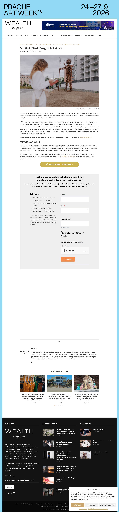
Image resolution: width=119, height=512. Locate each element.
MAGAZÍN (9, 35)
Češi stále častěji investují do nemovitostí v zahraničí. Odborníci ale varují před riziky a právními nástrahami (59, 397)
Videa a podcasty (21, 35)
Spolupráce (89, 35)
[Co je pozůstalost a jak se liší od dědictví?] (48, 492)
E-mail (63, 194)
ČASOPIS (54, 35)
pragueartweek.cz (86, 137)
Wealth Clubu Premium (68, 157)
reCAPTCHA (65, 246)
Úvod (16, 504)
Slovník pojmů (49, 504)
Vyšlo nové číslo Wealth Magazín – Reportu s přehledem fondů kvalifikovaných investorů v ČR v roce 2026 (66, 455)
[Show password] (87, 209)
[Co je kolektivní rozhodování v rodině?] (85, 443)
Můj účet (39, 504)
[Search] (113, 35)
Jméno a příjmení (66, 219)
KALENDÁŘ (78, 35)
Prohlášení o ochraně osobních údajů (98, 509)
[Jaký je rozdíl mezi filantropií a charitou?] (48, 480)
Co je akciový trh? (99, 429)
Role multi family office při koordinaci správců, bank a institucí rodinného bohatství (65, 431)
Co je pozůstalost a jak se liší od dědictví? (65, 490)
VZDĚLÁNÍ (33, 35)
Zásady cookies (83, 509)
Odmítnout (91, 505)
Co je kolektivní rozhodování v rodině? (103, 442)
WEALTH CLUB (44, 35)
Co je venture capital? (100, 452)
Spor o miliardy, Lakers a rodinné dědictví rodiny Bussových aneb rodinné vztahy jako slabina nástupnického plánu (33, 397)
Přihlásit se (100, 35)
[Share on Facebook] (58, 342)
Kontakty (59, 504)
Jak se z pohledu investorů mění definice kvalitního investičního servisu (64, 442)
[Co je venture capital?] (85, 455)
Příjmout (77, 505)
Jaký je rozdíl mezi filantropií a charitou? (66, 479)
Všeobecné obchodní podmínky (49, 506)
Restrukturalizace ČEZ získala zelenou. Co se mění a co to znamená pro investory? (66, 468)
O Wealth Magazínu (27, 504)
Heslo (63, 206)
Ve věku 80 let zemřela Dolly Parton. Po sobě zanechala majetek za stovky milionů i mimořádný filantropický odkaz (86, 397)
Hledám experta (66, 35)
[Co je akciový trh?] (85, 432)
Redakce (25, 51)
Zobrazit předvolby (107, 505)
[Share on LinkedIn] (59, 342)
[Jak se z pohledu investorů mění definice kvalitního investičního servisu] (48, 443)
